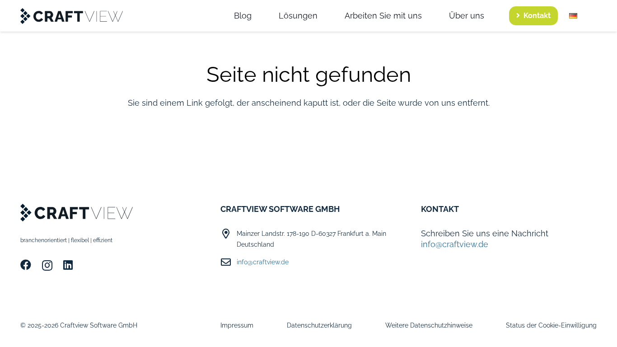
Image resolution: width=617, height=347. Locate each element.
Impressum (236, 325)
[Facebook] (25, 264)
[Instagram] (47, 265)
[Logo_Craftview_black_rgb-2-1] (71, 16)
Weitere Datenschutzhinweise (428, 325)
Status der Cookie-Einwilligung (551, 325)
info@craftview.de (263, 262)
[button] (583, 15)
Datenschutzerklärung (319, 325)
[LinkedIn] (68, 264)
